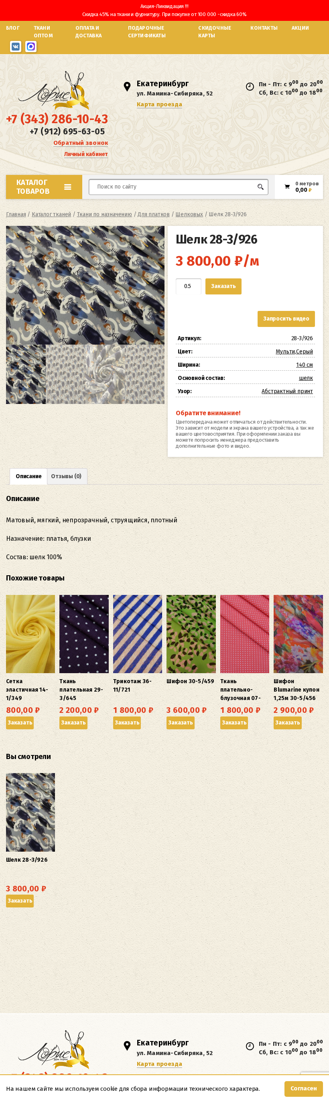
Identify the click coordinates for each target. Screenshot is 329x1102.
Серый (304, 351)
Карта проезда (159, 104)
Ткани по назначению (104, 214)
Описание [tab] (28, 476)
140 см (304, 364)
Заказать (223, 286)
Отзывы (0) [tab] (66, 476)
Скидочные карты (214, 32)
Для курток (194, 202)
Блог (13, 28)
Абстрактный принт (287, 391)
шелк (306, 378)
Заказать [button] (20, 722)
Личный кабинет (86, 154)
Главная (16, 214)
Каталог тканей (51, 214)
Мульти (285, 351)
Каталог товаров (33, 187)
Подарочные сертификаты (147, 32)
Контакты (264, 28)
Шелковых (189, 214)
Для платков (154, 214)
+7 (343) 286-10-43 (57, 119)
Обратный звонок (80, 142)
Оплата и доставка (88, 32)
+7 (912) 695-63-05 (67, 131)
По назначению (56, 204)
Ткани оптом (43, 32)
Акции (300, 28)
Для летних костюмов (127, 206)
